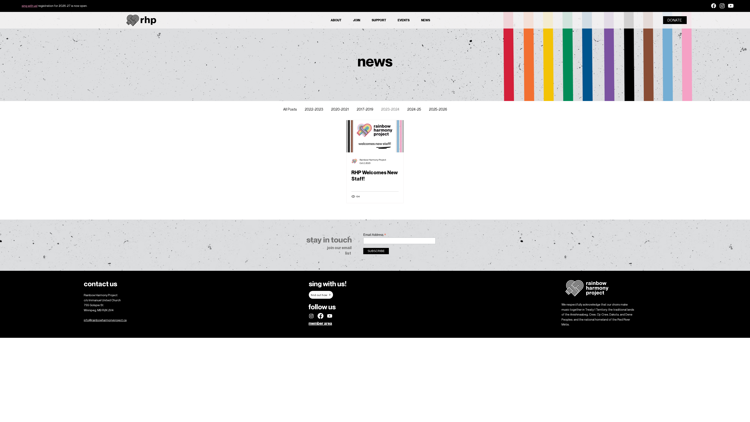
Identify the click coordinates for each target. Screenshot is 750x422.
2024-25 (414, 109)
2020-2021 (340, 109)
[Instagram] (722, 6)
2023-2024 (390, 109)
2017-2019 (365, 109)
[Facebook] (713, 6)
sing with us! (30, 5)
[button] (339, 20)
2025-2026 (438, 109)
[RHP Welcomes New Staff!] (375, 136)
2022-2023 (314, 109)
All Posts (290, 109)
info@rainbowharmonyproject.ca (105, 320)
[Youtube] (731, 6)
